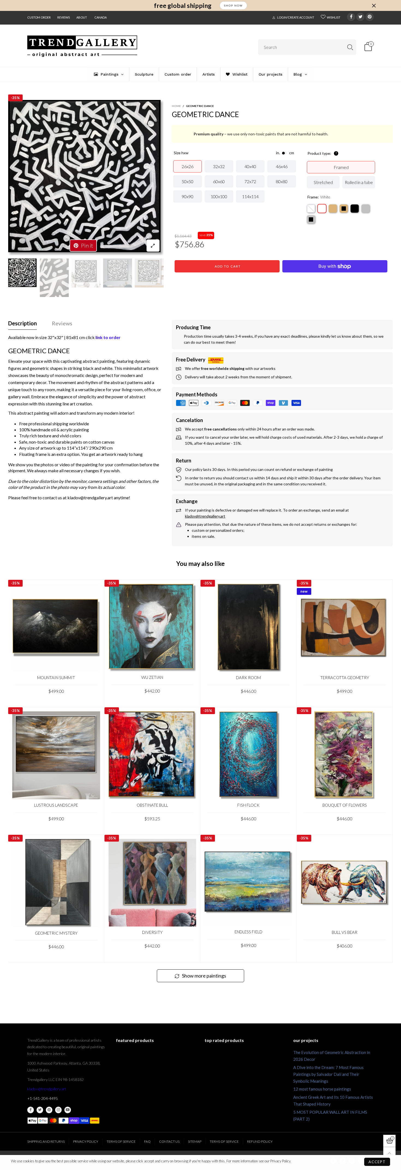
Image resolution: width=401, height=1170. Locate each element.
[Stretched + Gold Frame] (333, 208)
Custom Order (39, 17)
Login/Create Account (295, 17)
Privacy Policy (85, 1141)
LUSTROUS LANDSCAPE (56, 805)
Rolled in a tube (359, 182)
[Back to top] (389, 1153)
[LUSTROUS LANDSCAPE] (56, 755)
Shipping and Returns (46, 1141)
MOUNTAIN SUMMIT (56, 677)
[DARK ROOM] (248, 628)
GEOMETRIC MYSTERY (56, 933)
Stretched (323, 182)
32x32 (219, 166)
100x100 (219, 196)
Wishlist (333, 17)
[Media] (153, 245)
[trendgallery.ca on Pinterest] (49, 1110)
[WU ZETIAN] (152, 628)
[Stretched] (311, 208)
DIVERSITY (152, 932)
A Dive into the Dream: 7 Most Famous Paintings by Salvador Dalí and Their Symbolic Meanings (328, 1074)
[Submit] (350, 47)
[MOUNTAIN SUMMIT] (56, 628)
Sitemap (194, 1141)
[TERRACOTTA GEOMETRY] (345, 628)
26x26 (187, 166)
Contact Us (169, 1141)
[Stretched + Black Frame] (355, 208)
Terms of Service (121, 1141)
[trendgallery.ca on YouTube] (67, 1110)
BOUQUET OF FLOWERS (344, 805)
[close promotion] (374, 5)
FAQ (147, 1141)
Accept (377, 1162)
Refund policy (260, 1141)
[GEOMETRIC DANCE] (86, 178)
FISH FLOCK (248, 805)
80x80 (282, 181)
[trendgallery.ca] (82, 46)
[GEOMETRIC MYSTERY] (56, 883)
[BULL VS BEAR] (345, 883)
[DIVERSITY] (152, 883)
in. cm (285, 153)
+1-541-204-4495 (42, 1098)
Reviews (63, 17)
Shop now (233, 5)
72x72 (250, 181)
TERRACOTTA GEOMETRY (344, 677)
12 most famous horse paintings (322, 1088)
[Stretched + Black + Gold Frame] (344, 208)
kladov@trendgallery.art (46, 1088)
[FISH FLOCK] (248, 755)
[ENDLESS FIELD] (248, 882)
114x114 (250, 196)
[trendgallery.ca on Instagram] (58, 1110)
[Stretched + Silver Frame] (365, 208)
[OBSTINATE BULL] (152, 755)
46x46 (282, 166)
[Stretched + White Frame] (322, 208)
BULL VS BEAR (344, 932)
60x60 (219, 181)
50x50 (187, 181)
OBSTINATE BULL (152, 805)
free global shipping (182, 5)
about (81, 17)
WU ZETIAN (152, 677)
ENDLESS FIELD (248, 931)
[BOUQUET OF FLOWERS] (345, 755)
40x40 (250, 166)
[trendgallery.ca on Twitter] (40, 1110)
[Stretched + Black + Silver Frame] (311, 219)
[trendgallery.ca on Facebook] (30, 1110)
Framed (341, 167)
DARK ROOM (248, 677)
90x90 (187, 196)
